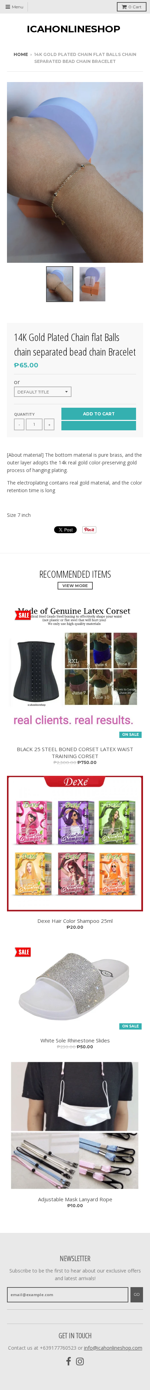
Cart (135, 6)
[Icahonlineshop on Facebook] (68, 1361)
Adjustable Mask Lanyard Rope (75, 1199)
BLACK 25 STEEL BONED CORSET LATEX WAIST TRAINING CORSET (75, 753)
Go (137, 1294)
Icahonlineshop (73, 29)
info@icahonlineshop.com (113, 1347)
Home (21, 54)
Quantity (24, 414)
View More (75, 585)
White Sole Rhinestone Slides (75, 1040)
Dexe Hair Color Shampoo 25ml (75, 920)
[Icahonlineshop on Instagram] (80, 1361)
